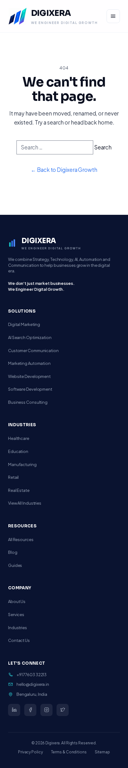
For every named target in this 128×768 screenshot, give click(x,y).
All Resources (21, 539)
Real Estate (19, 490)
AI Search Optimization (30, 337)
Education (18, 451)
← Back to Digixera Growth (64, 169)
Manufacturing (22, 464)
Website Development (29, 376)
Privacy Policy (30, 752)
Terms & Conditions (69, 752)
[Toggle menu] (113, 16)
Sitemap (102, 752)
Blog (12, 552)
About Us (16, 601)
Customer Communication (33, 350)
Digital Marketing (24, 324)
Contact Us (19, 640)
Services (16, 614)
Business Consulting (28, 402)
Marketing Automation (29, 363)
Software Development (30, 389)
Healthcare (18, 438)
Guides (15, 565)
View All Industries (24, 503)
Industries (17, 627)
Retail (13, 477)
